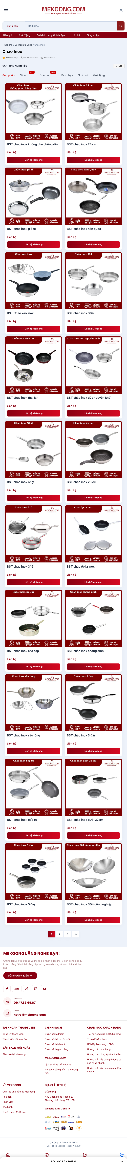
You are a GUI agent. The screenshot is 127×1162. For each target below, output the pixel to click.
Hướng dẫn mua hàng (99, 1049)
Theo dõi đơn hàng (97, 1039)
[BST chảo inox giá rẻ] (33, 196)
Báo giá (7, 35)
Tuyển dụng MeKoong (14, 1112)
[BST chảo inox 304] (93, 280)
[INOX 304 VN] (56, 1128)
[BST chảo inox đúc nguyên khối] (93, 365)
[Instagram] (35, 988)
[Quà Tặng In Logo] (79, 1128)
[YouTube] (44, 988)
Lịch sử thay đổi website (58, 1064)
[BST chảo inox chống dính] (93, 618)
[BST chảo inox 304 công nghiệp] (93, 871)
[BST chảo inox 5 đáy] (33, 871)
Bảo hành (7, 1106)
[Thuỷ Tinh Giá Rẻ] (63, 1122)
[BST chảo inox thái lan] (33, 365)
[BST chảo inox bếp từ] (33, 787)
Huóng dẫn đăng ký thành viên (104, 1054)
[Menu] (5, 10)
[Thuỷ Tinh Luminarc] (71, 1122)
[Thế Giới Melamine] (56, 1117)
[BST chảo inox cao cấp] (33, 618)
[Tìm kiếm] (121, 25)
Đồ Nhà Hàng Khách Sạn (51, 35)
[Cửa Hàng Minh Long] (79, 1117)
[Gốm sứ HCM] (56, 1122)
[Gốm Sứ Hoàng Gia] (48, 1117)
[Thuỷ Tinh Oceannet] (71, 1117)
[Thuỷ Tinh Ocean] (48, 1128)
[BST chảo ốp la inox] (93, 533)
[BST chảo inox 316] (33, 533)
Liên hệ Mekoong (33, 159)
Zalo (16, 988)
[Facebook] (7, 988)
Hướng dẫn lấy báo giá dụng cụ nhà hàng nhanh (104, 1061)
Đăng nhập (92, 35)
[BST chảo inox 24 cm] (93, 111)
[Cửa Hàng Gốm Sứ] (79, 1122)
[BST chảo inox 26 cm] (93, 449)
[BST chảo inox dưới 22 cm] (93, 787)
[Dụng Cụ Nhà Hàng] (63, 1128)
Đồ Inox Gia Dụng (23, 44)
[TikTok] (26, 988)
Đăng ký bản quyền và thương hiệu (61, 1071)
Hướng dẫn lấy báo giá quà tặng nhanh (104, 1070)
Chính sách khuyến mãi (57, 1039)
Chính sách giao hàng (56, 1049)
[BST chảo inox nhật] (33, 449)
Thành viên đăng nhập (14, 1039)
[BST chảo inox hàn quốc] (93, 196)
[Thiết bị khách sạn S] (71, 1128)
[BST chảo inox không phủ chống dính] (33, 111)
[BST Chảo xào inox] (33, 280)
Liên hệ (75, 35)
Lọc (120, 65)
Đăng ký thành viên (12, 1034)
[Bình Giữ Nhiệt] (63, 1117)
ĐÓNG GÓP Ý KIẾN (18, 975)
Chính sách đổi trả (54, 1034)
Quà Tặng (24, 35)
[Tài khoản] (121, 10)
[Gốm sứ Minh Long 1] (48, 1122)
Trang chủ (7, 44)
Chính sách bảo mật (55, 1044)
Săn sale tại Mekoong (14, 1054)
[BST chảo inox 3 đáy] (93, 702)
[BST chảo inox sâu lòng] (33, 702)
